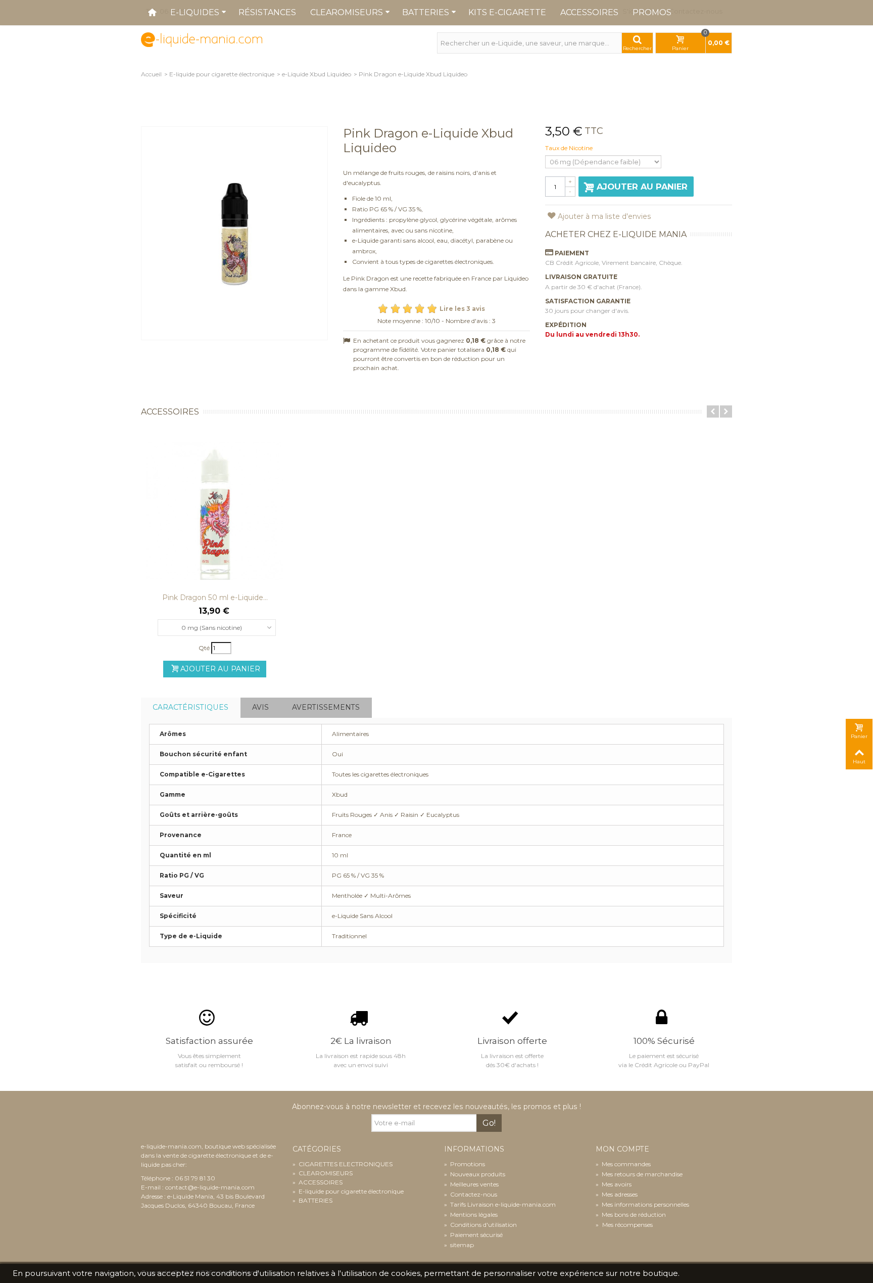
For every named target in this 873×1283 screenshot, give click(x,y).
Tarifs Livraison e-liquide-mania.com (500, 1204)
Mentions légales (471, 1214)
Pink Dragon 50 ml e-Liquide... (215, 597)
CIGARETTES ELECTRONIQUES (343, 1164)
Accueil (151, 74)
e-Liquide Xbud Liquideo (316, 74)
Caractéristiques (190, 707)
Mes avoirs (614, 1184)
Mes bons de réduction (631, 1214)
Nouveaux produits (474, 1174)
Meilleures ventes (471, 1184)
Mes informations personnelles (642, 1204)
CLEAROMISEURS (323, 1173)
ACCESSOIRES (318, 1182)
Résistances (267, 12)
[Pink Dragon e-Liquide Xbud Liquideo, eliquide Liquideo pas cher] (234, 233)
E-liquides (194, 12)
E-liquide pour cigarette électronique (221, 74)
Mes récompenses (627, 1224)
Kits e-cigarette (507, 12)
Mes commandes (623, 1164)
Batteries (425, 12)
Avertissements (326, 707)
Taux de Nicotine (569, 148)
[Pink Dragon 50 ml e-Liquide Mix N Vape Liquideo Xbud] (214, 511)
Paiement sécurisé (473, 1235)
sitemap (459, 1245)
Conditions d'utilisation (480, 1224)
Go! (489, 1123)
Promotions (464, 1164)
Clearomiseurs (346, 12)
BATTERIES (312, 1200)
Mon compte (622, 1149)
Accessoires (589, 12)
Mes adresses (617, 1194)
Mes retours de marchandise (639, 1174)
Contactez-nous (470, 1194)
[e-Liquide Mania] (201, 39)
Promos (652, 12)
